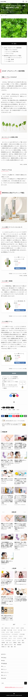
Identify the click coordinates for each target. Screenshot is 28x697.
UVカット (13, 628)
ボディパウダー (4, 638)
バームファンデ (17, 632)
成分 (3, 9)
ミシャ (12, 9)
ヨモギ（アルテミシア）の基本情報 (12, 47)
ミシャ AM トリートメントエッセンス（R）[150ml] (19, 259)
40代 (2, 628)
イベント (14, 630)
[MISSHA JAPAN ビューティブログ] (3, 1)
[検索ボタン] (23, 1)
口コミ (10, 642)
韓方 (15, 646)
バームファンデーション (6, 634)
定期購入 (14, 642)
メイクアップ (19, 638)
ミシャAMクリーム (9, 61)
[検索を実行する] (25, 683)
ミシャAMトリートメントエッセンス (13, 57)
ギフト (25, 630)
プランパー (15, 636)
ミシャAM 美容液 (9, 59)
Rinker (19, 262)
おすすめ (22, 628)
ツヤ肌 (11, 632)
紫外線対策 (19, 644)
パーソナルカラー (15, 634)
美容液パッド (4, 646)
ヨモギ (13, 11)
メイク (14, 638)
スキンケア (4, 11)
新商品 (19, 642)
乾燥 (23, 640)
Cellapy (4, 657)
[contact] (14, 402)
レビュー (14, 640)
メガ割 (25, 638)
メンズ (3, 640)
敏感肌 (11, 11)
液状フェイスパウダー (9, 644)
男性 (15, 644)
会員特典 (3, 642)
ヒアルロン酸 (22, 634)
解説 (8, 646)
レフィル (18, 640)
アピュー (5, 669)
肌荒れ (8, 11)
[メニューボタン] (26, 1)
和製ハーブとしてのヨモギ (11, 49)
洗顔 (2, 644)
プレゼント (21, 636)
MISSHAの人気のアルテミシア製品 (12, 55)
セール (7, 632)
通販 (12, 646)
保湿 (7, 642)
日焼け (23, 642)
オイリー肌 (20, 630)
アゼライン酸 (9, 630)
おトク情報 (4, 630)
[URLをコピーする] (25, 416)
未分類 (4, 678)
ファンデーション (5, 636)
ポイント (10, 638)
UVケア (17, 628)
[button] (2, 416)
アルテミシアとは (9, 53)
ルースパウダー (8, 640)
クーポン (3, 632)
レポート (5, 675)
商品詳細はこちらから (19, 268)
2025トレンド (7, 628)
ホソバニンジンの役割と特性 (11, 51)
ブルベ (10, 636)
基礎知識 (7, 9)
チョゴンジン (6, 672)
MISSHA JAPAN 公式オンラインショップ (14, 687)
